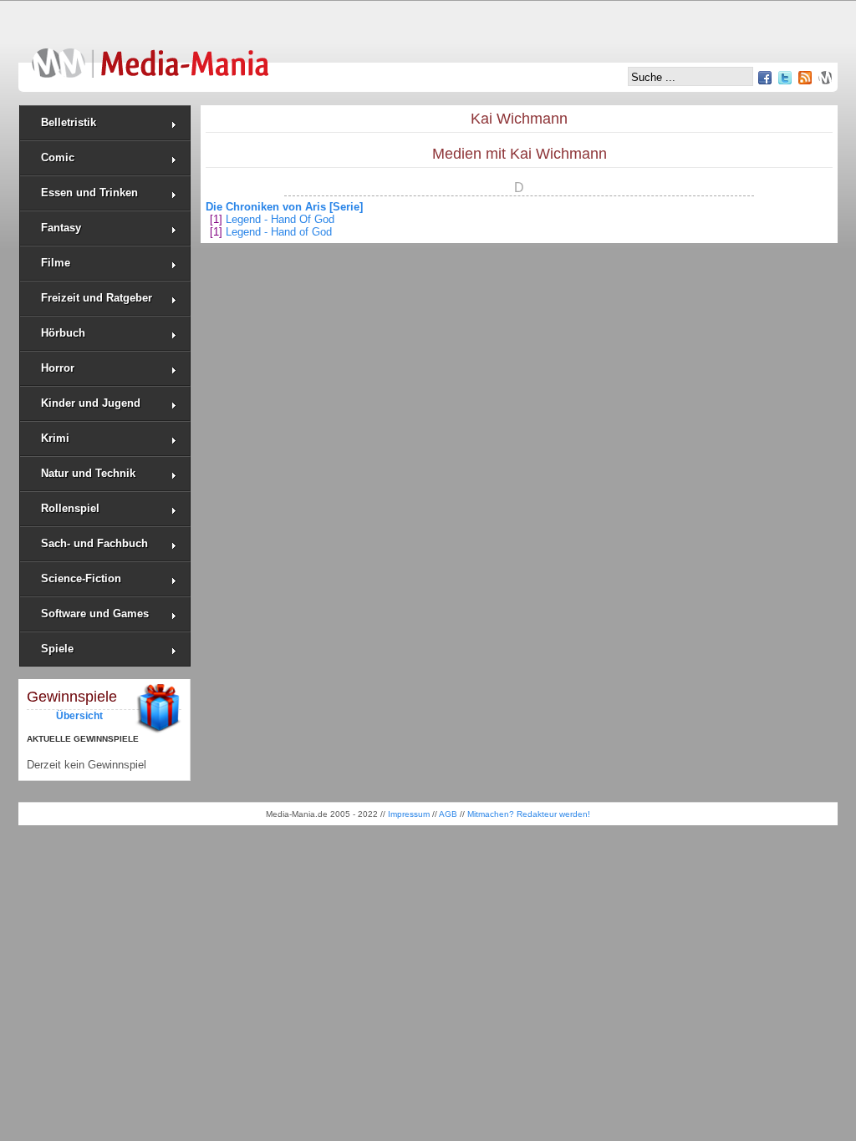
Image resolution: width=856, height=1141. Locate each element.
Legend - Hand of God (279, 232)
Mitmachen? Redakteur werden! (528, 814)
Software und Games (95, 613)
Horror (57, 368)
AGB (448, 814)
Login (825, 77)
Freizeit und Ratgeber (96, 298)
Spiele (57, 648)
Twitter (785, 77)
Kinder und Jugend (90, 403)
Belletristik (68, 122)
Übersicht (79, 715)
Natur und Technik (88, 473)
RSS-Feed (805, 77)
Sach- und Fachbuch (94, 543)
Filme (55, 262)
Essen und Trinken (89, 192)
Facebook (765, 77)
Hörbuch (63, 333)
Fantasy (61, 227)
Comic (57, 157)
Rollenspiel (70, 508)
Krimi (55, 438)
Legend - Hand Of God (280, 219)
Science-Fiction (81, 578)
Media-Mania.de (150, 55)
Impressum (409, 814)
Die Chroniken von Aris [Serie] (284, 206)
